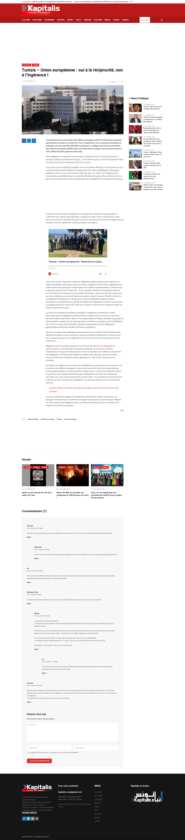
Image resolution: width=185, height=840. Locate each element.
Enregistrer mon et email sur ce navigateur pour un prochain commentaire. (54, 753)
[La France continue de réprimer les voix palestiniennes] (135, 175)
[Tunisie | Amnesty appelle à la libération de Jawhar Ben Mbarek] (135, 118)
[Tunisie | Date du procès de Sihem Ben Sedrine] (135, 108)
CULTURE (27, 467)
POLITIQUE (26, 65)
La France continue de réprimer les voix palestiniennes (151, 176)
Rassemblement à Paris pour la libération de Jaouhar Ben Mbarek (152, 130)
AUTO (97, 810)
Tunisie (35, 65)
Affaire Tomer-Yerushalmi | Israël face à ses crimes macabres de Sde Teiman (153, 187)
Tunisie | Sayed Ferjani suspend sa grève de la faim (152, 165)
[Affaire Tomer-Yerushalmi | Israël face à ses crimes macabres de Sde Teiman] (135, 186)
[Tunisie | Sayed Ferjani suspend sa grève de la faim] (135, 164)
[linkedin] (34, 141)
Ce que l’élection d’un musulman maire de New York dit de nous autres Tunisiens (152, 142)
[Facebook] (24, 141)
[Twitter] (29, 141)
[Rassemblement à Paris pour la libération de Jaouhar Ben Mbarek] (135, 129)
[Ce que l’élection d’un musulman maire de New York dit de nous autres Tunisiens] (135, 140)
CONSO (97, 821)
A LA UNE (98, 792)
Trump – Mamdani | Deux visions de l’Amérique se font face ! (152, 154)
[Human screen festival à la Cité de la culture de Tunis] (38, 475)
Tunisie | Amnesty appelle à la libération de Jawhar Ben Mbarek (153, 119)
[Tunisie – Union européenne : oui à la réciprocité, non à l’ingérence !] (73, 109)
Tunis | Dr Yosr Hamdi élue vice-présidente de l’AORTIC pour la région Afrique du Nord (79, 2)
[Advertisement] (85, 198)
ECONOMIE (99, 799)
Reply (29, 537)
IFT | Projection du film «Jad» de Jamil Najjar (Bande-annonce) (127, 2)
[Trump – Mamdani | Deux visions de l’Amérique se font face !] (135, 153)
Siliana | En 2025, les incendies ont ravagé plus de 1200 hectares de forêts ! (72, 495)
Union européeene (70, 419)
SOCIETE (36, 467)
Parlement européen (48, 419)
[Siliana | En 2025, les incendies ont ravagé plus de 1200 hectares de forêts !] (72, 475)
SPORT (97, 807)
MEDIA (97, 817)
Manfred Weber (34, 419)
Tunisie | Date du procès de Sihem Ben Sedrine (152, 108)
